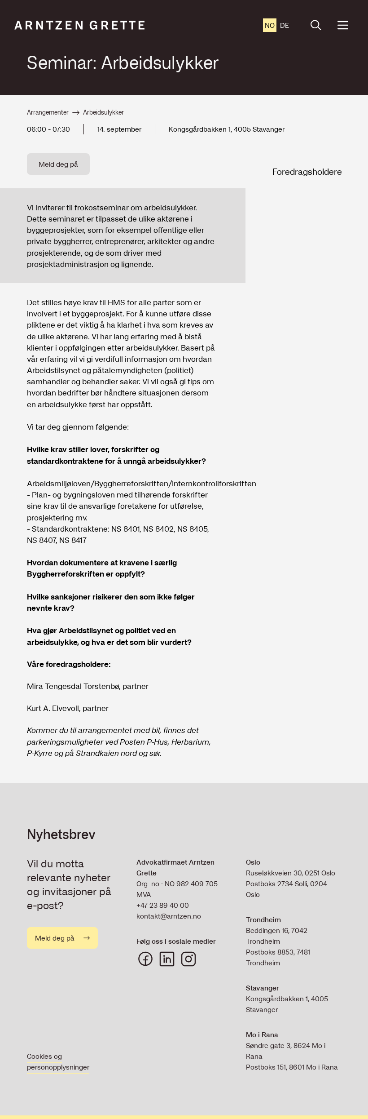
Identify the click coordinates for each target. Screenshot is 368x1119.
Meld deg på (58, 164)
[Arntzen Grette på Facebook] (145, 959)
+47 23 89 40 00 (162, 905)
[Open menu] (343, 25)
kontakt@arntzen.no (168, 915)
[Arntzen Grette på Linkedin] (167, 959)
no (270, 25)
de (284, 25)
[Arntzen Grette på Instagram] (188, 959)
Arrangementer (48, 112)
